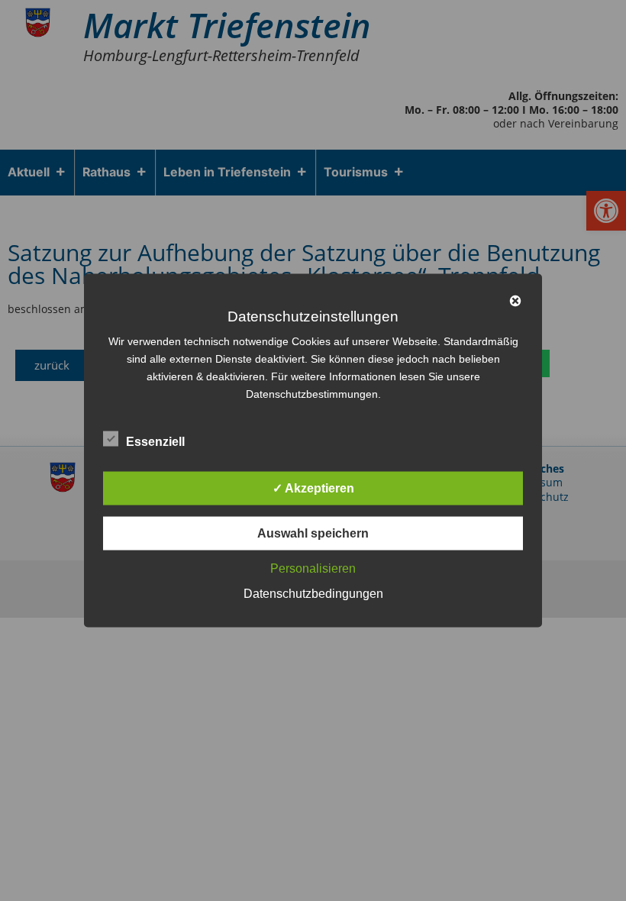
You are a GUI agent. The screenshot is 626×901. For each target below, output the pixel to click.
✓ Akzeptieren (313, 488)
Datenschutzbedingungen (313, 593)
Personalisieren (313, 568)
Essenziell (155, 441)
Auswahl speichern (313, 533)
